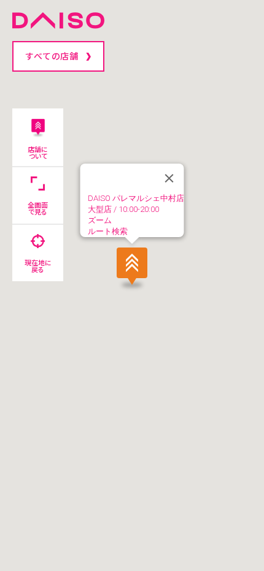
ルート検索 (108, 231)
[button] (132, 267)
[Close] (169, 178)
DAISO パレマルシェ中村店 (136, 198)
